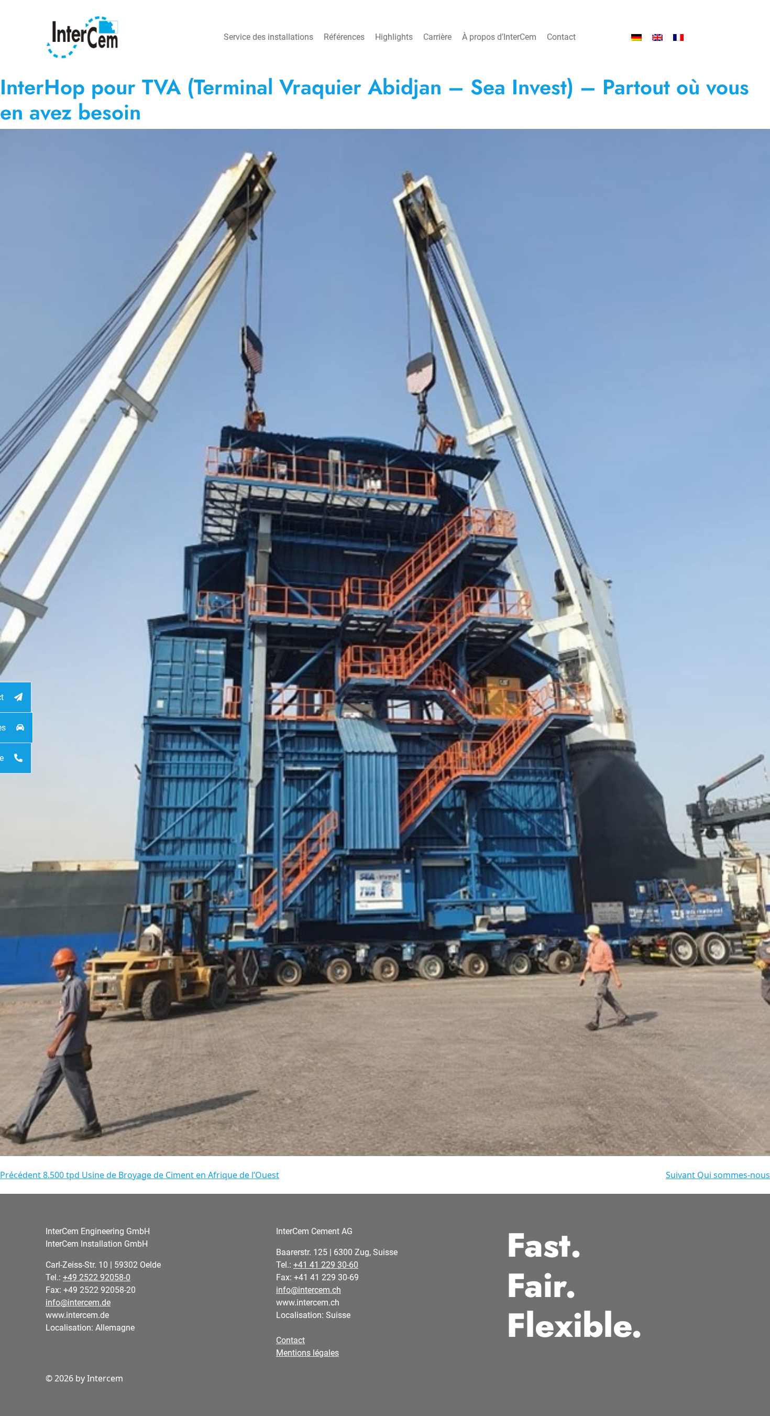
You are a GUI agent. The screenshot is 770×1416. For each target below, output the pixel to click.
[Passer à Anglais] (657, 37)
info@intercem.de (78, 1303)
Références (344, 37)
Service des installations (268, 37)
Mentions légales (307, 1353)
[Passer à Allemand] (636, 37)
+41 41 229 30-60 (325, 1265)
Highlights (394, 37)
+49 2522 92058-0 (96, 1277)
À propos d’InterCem (499, 37)
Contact (561, 37)
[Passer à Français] (678, 37)
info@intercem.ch (308, 1290)
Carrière (437, 37)
